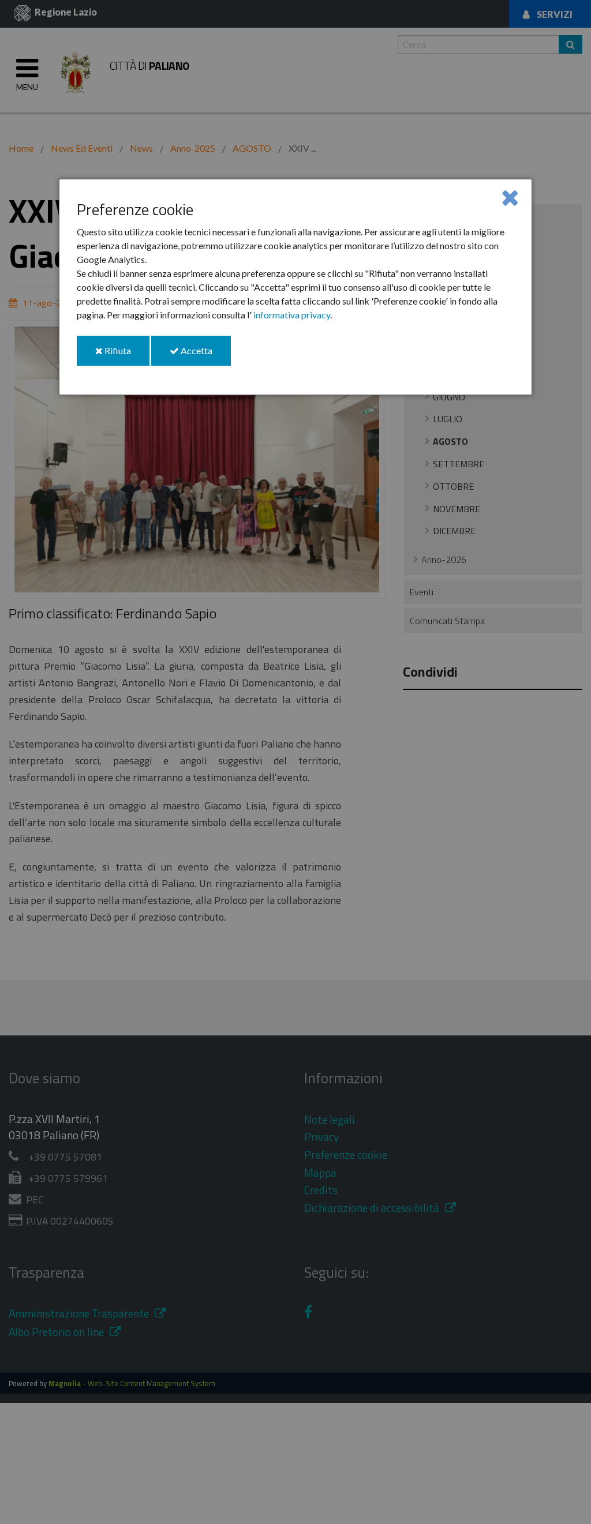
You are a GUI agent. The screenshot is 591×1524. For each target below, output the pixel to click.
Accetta (205, 355)
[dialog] (295, 287)
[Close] (510, 197)
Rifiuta (126, 355)
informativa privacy (291, 314)
